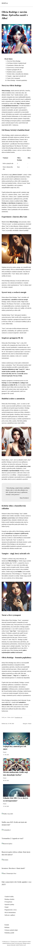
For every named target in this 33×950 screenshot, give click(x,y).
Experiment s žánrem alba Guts (15, 65)
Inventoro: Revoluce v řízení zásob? (13, 868)
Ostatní (29, 723)
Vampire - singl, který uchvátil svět (16, 76)
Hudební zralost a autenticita (14, 72)
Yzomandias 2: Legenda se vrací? (12, 838)
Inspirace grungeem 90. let (14, 69)
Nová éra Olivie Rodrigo (13, 61)
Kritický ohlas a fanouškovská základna (17, 74)
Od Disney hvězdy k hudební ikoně (16, 63)
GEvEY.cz (5, 3)
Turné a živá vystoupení (13, 78)
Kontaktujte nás (18, 717)
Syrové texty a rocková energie (15, 67)
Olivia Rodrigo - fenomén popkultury (17, 80)
